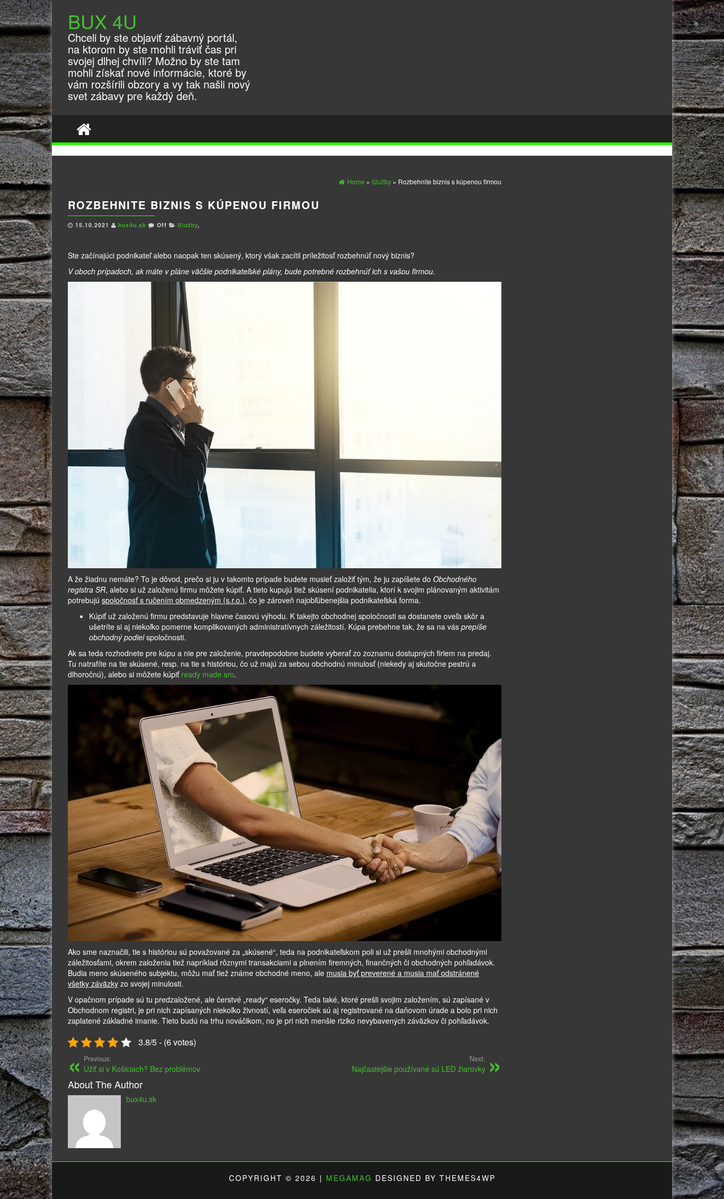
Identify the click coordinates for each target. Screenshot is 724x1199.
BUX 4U (102, 20)
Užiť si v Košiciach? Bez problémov (142, 1064)
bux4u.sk (133, 225)
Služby (188, 225)
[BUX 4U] (83, 128)
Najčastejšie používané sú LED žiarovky (418, 1064)
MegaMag (349, 1178)
